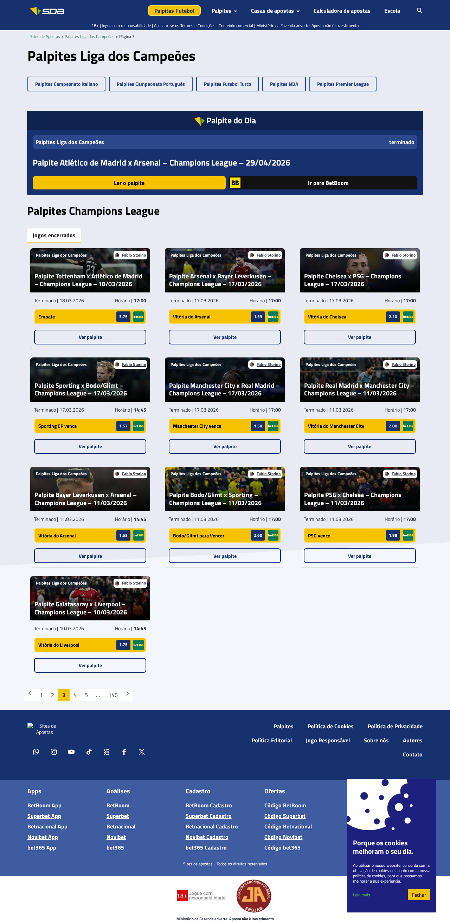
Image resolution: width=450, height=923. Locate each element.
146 (113, 695)
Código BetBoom (285, 805)
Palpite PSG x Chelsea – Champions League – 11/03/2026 (352, 499)
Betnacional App (47, 826)
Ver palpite (90, 337)
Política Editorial (272, 740)
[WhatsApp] (36, 751)
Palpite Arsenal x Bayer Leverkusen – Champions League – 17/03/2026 (220, 280)
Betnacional (121, 826)
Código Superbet (285, 816)
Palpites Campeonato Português (151, 84)
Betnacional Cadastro (212, 826)
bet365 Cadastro (206, 847)
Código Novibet (283, 837)
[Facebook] (124, 751)
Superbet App (44, 816)
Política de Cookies (331, 726)
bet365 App (41, 847)
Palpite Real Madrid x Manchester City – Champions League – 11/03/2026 (359, 390)
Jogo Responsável (328, 740)
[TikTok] (89, 751)
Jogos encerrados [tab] (54, 235)
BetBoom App (44, 805)
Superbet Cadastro (209, 816)
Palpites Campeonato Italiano (66, 84)
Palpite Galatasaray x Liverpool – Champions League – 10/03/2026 (80, 608)
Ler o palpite (129, 183)
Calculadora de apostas (342, 10)
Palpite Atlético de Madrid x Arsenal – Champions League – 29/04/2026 (161, 162)
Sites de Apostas (45, 36)
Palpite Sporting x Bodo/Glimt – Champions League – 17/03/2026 (80, 390)
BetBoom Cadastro (209, 805)
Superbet (118, 816)
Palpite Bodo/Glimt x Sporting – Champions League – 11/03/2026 (215, 499)
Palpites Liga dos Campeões (90, 36)
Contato (413, 754)
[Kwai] (106, 751)
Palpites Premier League (343, 84)
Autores (413, 740)
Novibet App (42, 837)
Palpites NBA (284, 84)
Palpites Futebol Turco (227, 84)
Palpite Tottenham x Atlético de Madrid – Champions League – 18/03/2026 (88, 280)
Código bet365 (282, 847)
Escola (392, 10)
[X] (141, 751)
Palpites (284, 726)
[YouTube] (71, 751)
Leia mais (361, 894)
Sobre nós (376, 740)
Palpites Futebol (174, 10)
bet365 (115, 847)
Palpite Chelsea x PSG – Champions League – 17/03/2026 (352, 280)
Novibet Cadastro (207, 837)
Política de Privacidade (395, 726)
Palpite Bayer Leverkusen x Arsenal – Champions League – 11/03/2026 (85, 499)
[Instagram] (54, 751)
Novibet (116, 837)
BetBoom (118, 805)
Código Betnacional (288, 826)
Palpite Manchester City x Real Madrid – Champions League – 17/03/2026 (224, 390)
